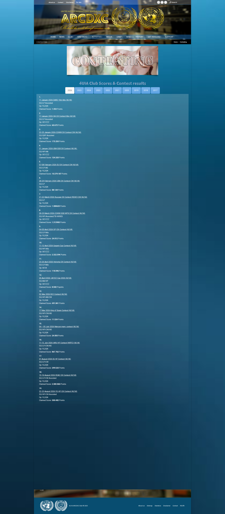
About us (52, 2)
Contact (60, 2)
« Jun (42, 490)
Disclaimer (70, 2)
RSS (80, 2)
